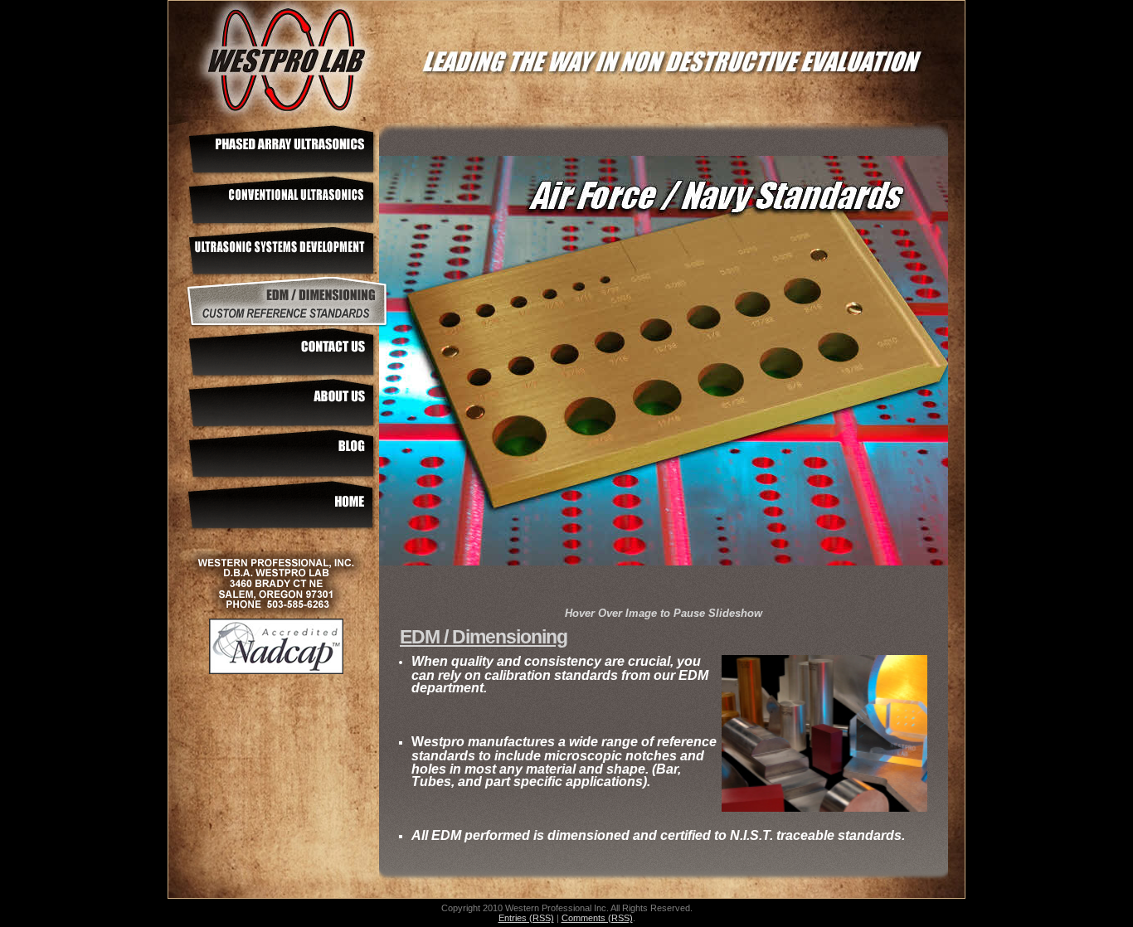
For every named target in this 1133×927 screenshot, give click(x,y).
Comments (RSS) (597, 918)
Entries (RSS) (526, 918)
